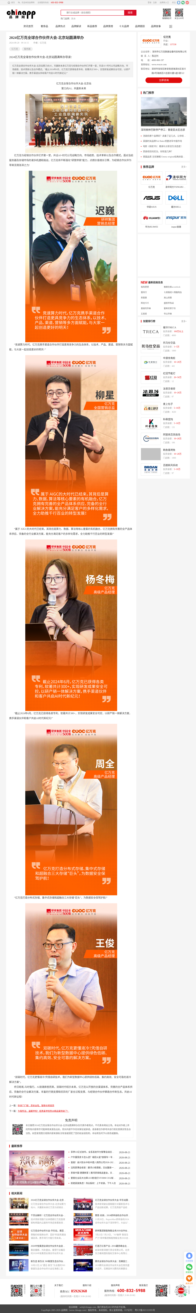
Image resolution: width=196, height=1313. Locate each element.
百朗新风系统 (170, 465)
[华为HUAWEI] (151, 217)
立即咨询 (164, 80)
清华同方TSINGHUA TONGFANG (176, 187)
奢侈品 (44, 26)
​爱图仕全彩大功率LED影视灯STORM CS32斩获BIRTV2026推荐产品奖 (93, 1178)
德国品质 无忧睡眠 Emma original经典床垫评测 (165, 157)
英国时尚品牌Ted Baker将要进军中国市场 (162, 141)
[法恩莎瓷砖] (151, 393)
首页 (13, 3)
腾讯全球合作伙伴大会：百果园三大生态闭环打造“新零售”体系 (112, 1261)
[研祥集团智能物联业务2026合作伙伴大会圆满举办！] (83, 1234)
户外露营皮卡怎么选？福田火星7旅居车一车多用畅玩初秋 (93, 1157)
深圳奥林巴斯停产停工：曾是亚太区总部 (163, 129)
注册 (155, 3)
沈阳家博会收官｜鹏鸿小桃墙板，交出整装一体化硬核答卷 (93, 1167)
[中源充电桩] (151, 362)
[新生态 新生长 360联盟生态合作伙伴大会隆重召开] (18, 1265)
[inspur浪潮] (176, 217)
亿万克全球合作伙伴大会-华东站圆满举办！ (112, 1200)
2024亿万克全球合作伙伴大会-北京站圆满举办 (48, 1200)
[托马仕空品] (151, 347)
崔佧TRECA (169, 327)
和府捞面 (168, 311)
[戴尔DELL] (176, 197)
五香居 (144, 300)
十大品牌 (124, 26)
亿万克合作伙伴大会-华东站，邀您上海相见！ (48, 1231)
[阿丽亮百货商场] (151, 439)
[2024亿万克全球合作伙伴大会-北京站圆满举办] (18, 1204)
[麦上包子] (151, 408)
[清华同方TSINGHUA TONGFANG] (176, 178)
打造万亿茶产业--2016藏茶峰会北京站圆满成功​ (112, 1246)
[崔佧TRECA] (151, 332)
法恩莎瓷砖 (169, 388)
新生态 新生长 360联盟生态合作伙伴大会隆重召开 (48, 1261)
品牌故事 (156, 26)
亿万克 (167, 37)
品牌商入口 (164, 3)
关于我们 (58, 1285)
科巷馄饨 (168, 419)
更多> (184, 167)
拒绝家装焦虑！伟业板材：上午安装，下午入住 (93, 1183)
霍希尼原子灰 (170, 295)
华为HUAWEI (151, 227)
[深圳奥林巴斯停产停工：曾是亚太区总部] (164, 111)
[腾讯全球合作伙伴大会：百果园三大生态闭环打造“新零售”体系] (83, 1265)
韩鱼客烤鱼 (169, 450)
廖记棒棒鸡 (146, 305)
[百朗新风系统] (151, 469)
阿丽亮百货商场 (171, 434)
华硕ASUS (151, 207)
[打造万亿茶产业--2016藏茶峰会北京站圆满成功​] (83, 1250)
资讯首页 (28, 26)
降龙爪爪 (145, 289)
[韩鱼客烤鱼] (151, 454)
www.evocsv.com (159, 64)
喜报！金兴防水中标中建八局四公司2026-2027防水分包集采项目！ (93, 1162)
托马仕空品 (169, 342)
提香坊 (144, 311)
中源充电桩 (169, 358)
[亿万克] (151, 178)
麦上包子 (168, 404)
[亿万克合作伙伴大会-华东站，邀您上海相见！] (18, 1234)
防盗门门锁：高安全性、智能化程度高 (36, 1105)
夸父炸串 (168, 300)
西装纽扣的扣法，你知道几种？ (158, 151)
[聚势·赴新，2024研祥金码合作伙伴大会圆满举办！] (83, 1219)
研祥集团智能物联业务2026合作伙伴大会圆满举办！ (112, 1231)
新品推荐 (92, 26)
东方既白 (168, 305)
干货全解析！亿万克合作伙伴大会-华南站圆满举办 (48, 1215)
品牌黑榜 (108, 26)
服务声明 (115, 1285)
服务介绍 (87, 1285)
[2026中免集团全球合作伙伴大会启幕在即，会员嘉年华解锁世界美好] (18, 1250)
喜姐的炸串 (146, 295)
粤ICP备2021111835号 (145, 1310)
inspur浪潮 (176, 227)
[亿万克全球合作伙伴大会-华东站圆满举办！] (83, 1204)
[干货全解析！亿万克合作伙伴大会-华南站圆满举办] (18, 1219)
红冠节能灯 (169, 373)
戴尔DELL (176, 207)
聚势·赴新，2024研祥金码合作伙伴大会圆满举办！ (112, 1215)
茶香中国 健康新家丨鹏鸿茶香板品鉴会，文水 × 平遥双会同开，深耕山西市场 (93, 1173)
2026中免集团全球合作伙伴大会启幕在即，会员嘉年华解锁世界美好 (48, 1246)
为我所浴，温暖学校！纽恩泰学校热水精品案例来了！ (43, 1111)
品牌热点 (60, 26)
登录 (149, 3)
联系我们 (143, 1285)
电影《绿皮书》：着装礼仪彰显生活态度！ (163, 146)
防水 (73, 18)
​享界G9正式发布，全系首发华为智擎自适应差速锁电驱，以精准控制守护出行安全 (93, 1152)
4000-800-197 (158, 60)
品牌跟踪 (140, 26)
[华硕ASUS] (151, 197)
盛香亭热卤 (169, 289)
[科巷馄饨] (151, 423)
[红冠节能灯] (151, 377)
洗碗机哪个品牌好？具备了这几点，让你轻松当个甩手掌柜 (165, 136)
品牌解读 (76, 26)
